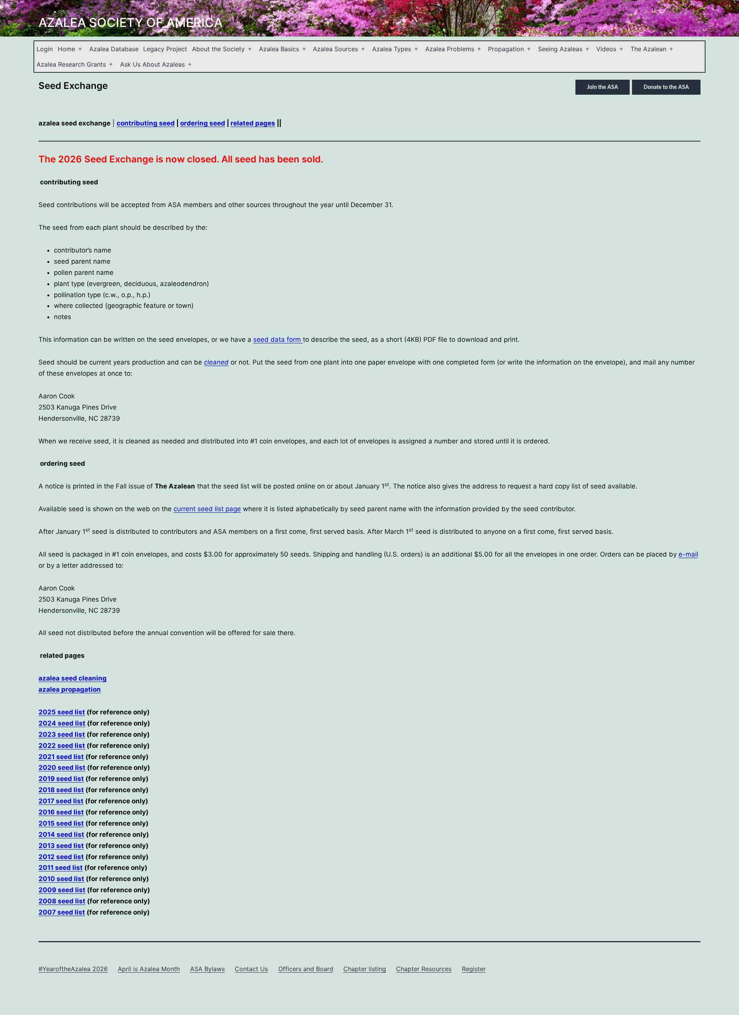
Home (66, 49)
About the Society (218, 49)
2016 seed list (61, 812)
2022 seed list (61, 745)
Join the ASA (602, 87)
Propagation (506, 49)
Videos (606, 49)
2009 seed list (61, 890)
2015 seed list (61, 823)
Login (45, 49)
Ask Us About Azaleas (152, 64)
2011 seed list (60, 867)
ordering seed (202, 123)
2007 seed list (61, 912)
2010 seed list (61, 879)
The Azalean (648, 49)
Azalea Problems (449, 49)
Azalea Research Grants (71, 64)
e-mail (688, 554)
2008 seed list (61, 901)
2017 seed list (61, 801)
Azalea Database (114, 49)
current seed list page (207, 509)
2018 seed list (61, 790)
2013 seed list (61, 845)
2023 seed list (61, 734)
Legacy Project (165, 49)
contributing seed (146, 123)
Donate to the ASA (666, 87)
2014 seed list (61, 834)
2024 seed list (61, 723)
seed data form (278, 339)
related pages (253, 123)
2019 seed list (61, 779)
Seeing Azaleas (560, 49)
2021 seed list (61, 757)
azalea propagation (69, 689)
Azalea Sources (335, 49)
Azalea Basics (279, 49)
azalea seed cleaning (72, 678)
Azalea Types (391, 49)
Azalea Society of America (130, 22)
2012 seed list (61, 857)
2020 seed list (61, 767)
